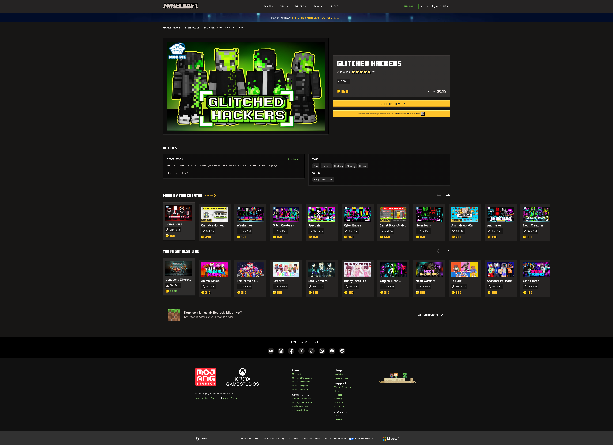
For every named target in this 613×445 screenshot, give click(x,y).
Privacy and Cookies (250, 438)
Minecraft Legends (300, 385)
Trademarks (307, 438)
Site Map (338, 398)
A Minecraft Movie (300, 410)
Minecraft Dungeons (301, 381)
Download (338, 402)
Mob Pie (209, 27)
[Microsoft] (391, 438)
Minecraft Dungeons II (302, 378)
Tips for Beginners (342, 387)
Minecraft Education (301, 389)
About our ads (321, 438)
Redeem (338, 419)
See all (209, 195)
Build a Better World (301, 406)
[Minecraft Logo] (180, 6)
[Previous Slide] (439, 195)
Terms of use (293, 438)
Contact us (339, 406)
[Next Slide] (448, 195)
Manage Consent (230, 398)
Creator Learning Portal (302, 398)
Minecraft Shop (341, 378)
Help (336, 391)
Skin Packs (192, 27)
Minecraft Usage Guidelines (207, 398)
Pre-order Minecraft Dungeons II (315, 17)
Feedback (338, 394)
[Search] (425, 6)
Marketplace (171, 27)
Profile (337, 415)
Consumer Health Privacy (273, 438)
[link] (271, 351)
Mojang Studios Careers (303, 402)
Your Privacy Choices (363, 438)
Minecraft (296, 374)
